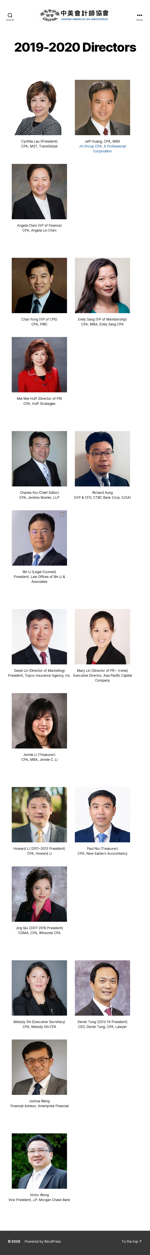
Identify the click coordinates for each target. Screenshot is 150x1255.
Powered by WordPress (43, 1241)
